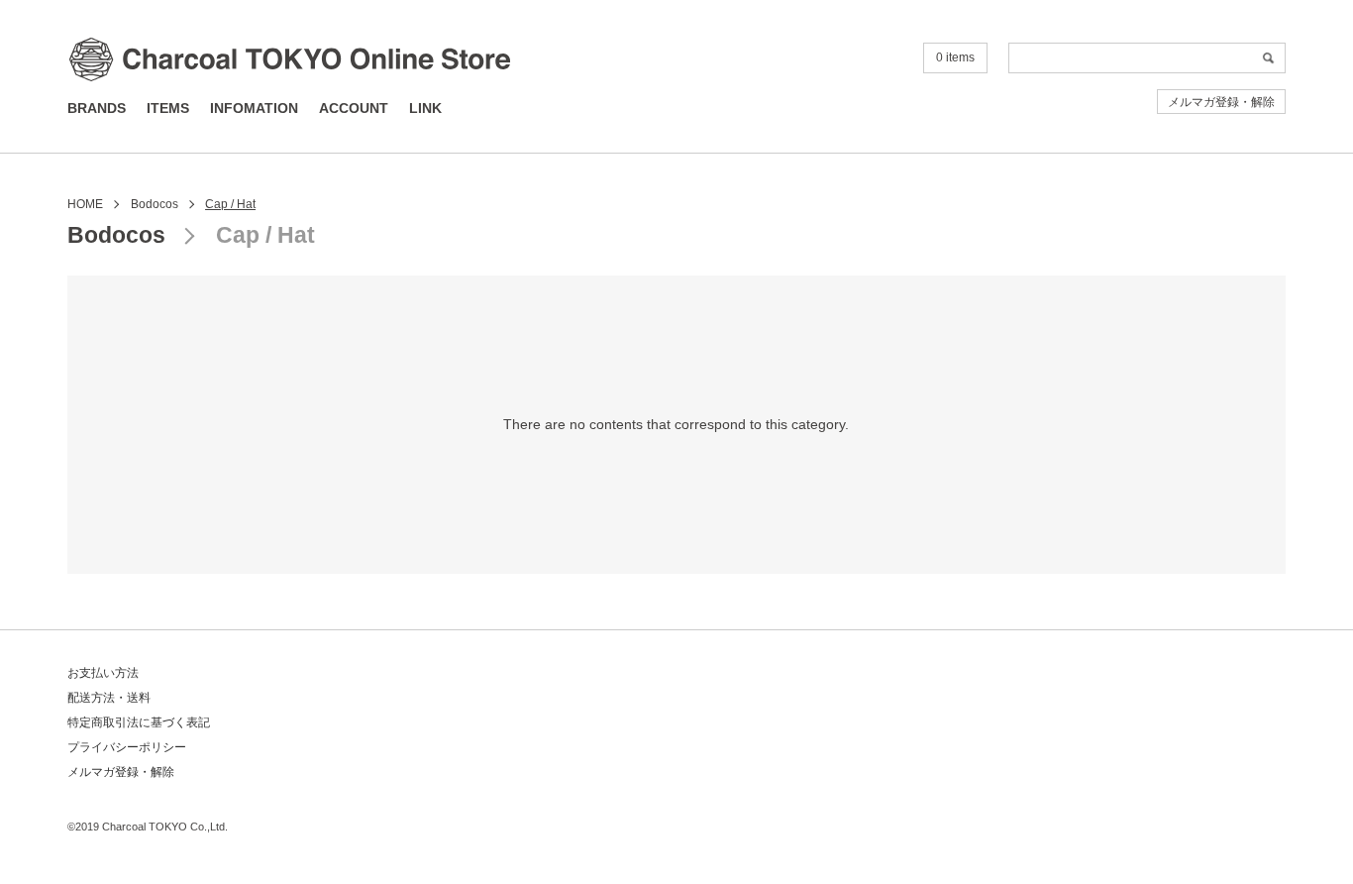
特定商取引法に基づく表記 (138, 722)
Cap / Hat (230, 204)
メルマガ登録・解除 (1221, 102)
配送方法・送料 (109, 698)
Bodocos (154, 204)
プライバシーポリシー (126, 747)
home (85, 204)
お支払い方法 (103, 673)
